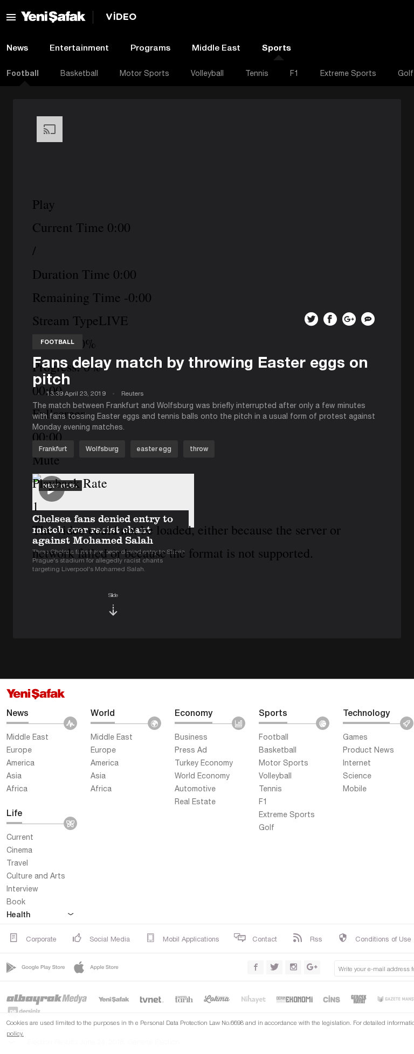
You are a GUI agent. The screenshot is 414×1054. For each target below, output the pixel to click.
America (20, 762)
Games (355, 737)
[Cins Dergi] (332, 999)
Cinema (19, 850)
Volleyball (207, 73)
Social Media (109, 939)
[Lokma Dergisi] (217, 999)
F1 (294, 73)
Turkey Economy (204, 762)
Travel (17, 863)
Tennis (256, 73)
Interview (22, 888)
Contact (264, 939)
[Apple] (97, 967)
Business (191, 737)
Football (273, 737)
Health (18, 914)
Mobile (355, 788)
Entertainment (79, 47)
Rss (316, 939)
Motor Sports (144, 73)
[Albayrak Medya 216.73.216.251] (47, 999)
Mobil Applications (191, 939)
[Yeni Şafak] (113, 999)
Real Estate (195, 801)
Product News (368, 750)
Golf (266, 827)
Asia (14, 775)
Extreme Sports (348, 73)
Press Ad (191, 750)
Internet (357, 762)
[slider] (204, 436)
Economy (193, 712)
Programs (150, 47)
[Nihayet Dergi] (253, 999)
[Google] (36, 967)
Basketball (79, 73)
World (103, 712)
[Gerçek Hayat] (358, 999)
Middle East (216, 47)
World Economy (202, 775)
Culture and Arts (35, 876)
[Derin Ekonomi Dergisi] (295, 999)
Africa (16, 788)
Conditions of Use (383, 939)
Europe (19, 750)
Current (19, 837)
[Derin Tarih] (184, 999)
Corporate (41, 939)
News (17, 712)
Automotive (195, 788)
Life (14, 812)
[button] (204, 204)
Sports (276, 47)
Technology (366, 712)
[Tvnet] (152, 999)
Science (357, 775)
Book (15, 901)
